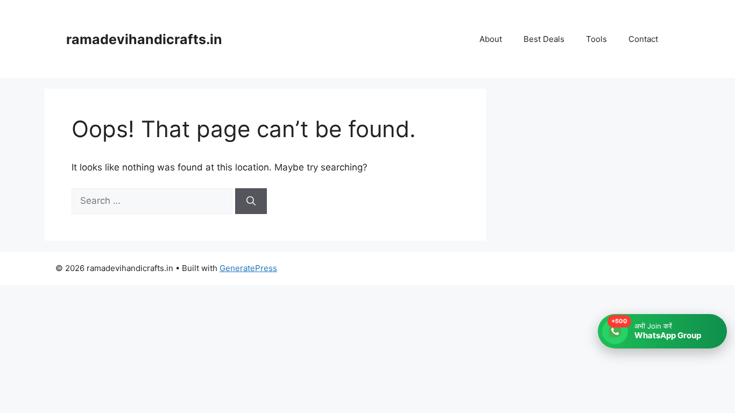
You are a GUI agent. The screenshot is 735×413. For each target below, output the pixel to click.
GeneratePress (248, 268)
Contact (643, 39)
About (490, 39)
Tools (596, 39)
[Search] (251, 201)
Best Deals (544, 39)
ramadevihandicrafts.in (144, 39)
